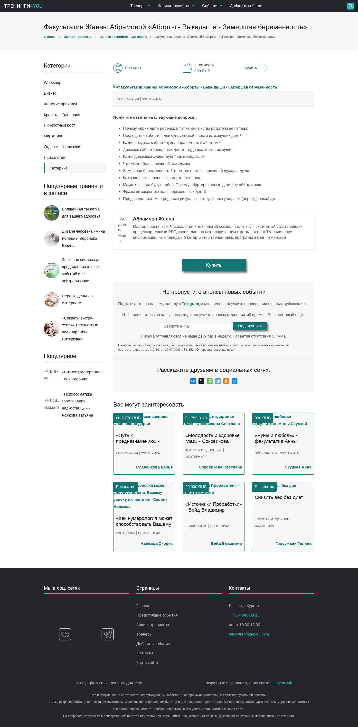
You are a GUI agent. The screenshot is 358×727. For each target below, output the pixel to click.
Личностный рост (59, 125)
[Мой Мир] (234, 381)
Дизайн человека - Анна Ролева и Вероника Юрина (83, 238)
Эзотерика (151, 99)
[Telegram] (218, 381)
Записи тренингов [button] (174, 5)
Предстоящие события (157, 615)
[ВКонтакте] (193, 381)
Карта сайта (147, 662)
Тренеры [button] (138, 5)
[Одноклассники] (226, 381)
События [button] (210, 5)
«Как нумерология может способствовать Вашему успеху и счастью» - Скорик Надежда (144, 521)
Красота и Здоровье (62, 114)
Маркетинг (53, 136)
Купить (251, 67)
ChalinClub (282, 683)
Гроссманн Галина (293, 543)
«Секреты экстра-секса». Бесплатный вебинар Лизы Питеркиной (80, 329)
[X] (201, 381)
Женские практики (60, 104)
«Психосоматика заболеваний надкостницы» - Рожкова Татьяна (77, 405)
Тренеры (144, 634)
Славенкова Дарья (154, 467)
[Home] (23, 6)
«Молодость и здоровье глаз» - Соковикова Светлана (212, 438)
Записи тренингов (152, 624)
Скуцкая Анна (298, 467)
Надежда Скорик (157, 543)
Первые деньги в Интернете (77, 299)
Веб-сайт (133, 67)
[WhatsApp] (210, 381)
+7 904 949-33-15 (244, 615)
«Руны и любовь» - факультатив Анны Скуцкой (276, 438)
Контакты (144, 653)
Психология (54, 157)
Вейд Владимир (226, 543)
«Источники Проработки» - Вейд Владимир (213, 507)
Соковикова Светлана (220, 467)
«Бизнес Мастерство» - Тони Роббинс (83, 375)
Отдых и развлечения (63, 146)
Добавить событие (247, 5)
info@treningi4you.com (249, 634)
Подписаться (250, 326)
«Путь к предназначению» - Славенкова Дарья (138, 438)
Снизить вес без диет (279, 497)
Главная (143, 605)
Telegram (190, 304)
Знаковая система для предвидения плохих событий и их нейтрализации (82, 270)
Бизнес (50, 93)
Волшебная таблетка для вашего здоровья (81, 213)
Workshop (52, 82)
